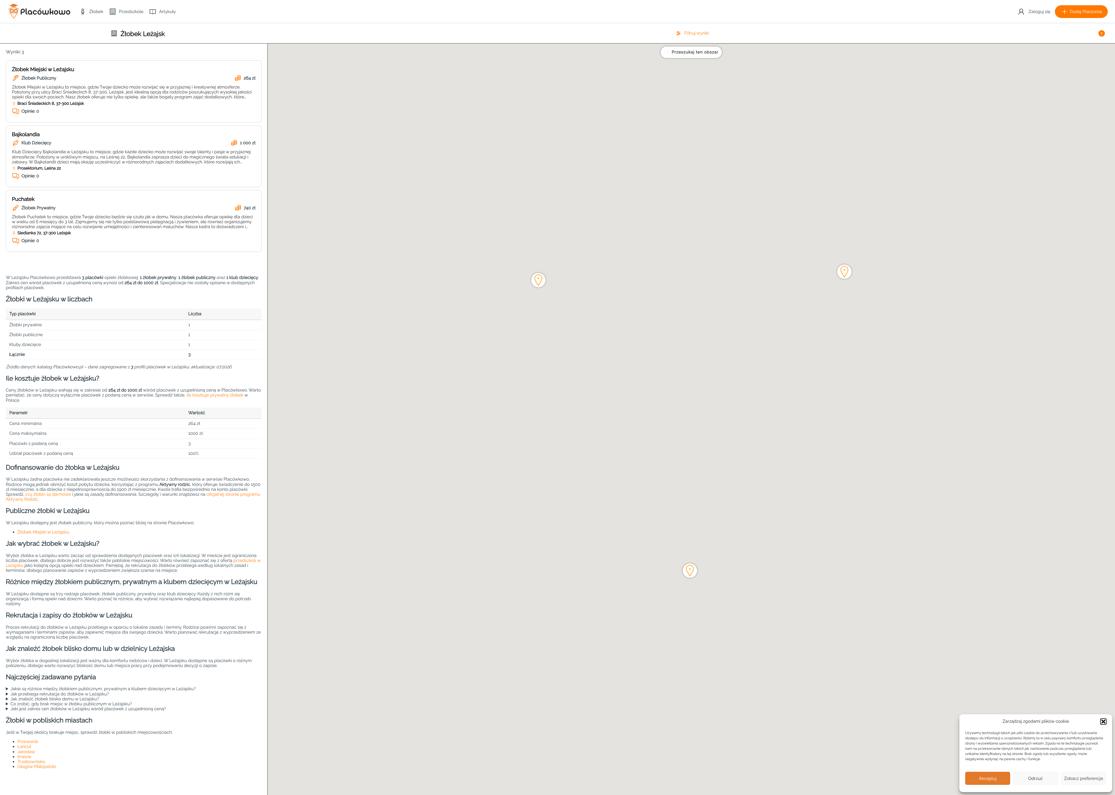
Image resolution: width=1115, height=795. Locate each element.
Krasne (24, 756)
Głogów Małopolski (36, 766)
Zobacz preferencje (1083, 778)
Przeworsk (27, 741)
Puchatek (23, 199)
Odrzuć (1035, 778)
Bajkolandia (26, 134)
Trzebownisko (31, 761)
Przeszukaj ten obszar (695, 52)
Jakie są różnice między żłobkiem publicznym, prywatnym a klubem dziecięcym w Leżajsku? (103, 688)
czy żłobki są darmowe (48, 494)
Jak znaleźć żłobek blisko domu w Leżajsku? (54, 699)
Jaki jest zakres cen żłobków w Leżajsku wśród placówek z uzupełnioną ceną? (88, 708)
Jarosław (26, 751)
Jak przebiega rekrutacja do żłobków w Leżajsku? (59, 694)
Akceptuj (988, 778)
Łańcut (24, 746)
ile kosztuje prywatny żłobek (215, 395)
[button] (1103, 721)
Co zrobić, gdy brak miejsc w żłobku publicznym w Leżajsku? (71, 704)
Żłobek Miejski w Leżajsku (43, 69)
